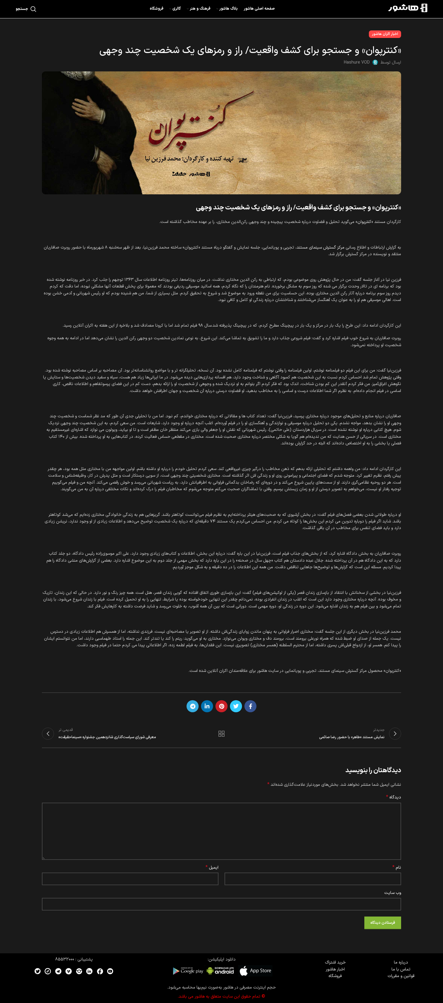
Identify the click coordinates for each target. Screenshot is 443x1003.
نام (396, 867)
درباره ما (401, 962)
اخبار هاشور (335, 969)
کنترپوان (364, 222)
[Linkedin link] (207, 706)
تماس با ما (400, 969)
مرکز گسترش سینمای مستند (320, 247)
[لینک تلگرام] (193, 706)
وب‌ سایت (392, 893)
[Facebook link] (250, 706)
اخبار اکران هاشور (385, 34)
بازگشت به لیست (222, 734)
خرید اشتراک (335, 962)
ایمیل (212, 867)
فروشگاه (335, 976)
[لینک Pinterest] (221, 706)
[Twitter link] (236, 706)
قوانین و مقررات (401, 976)
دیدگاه (393, 797)
